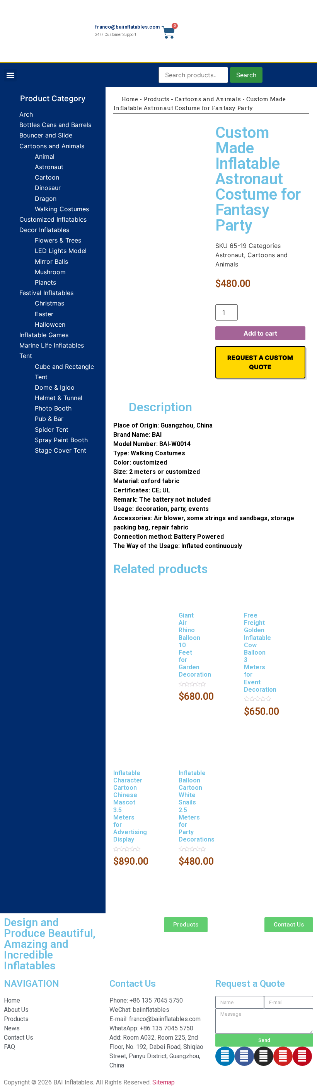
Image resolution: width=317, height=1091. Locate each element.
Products (156, 99)
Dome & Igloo (55, 387)
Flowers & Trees (58, 240)
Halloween (50, 324)
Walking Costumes (62, 209)
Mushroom (50, 272)
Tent (25, 356)
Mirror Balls (51, 261)
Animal (45, 156)
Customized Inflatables (53, 219)
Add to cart (260, 333)
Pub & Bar (49, 418)
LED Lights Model (61, 251)
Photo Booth (53, 408)
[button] (10, 75)
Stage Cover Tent (60, 450)
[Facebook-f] (244, 1056)
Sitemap (163, 1082)
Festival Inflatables (46, 293)
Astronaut (49, 167)
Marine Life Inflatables (51, 345)
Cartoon (47, 177)
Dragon (45, 198)
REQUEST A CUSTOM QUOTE (260, 362)
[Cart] (168, 32)
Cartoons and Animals (51, 146)
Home (129, 99)
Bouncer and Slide (45, 135)
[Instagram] (263, 1056)
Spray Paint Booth (61, 440)
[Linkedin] (225, 1056)
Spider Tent (51, 429)
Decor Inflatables (44, 230)
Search (246, 75)
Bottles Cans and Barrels (55, 125)
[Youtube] (283, 1056)
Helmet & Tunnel (58, 398)
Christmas (49, 303)
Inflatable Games (43, 335)
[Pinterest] (302, 1056)
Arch (26, 114)
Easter (44, 314)
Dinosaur (48, 188)
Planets (45, 282)
